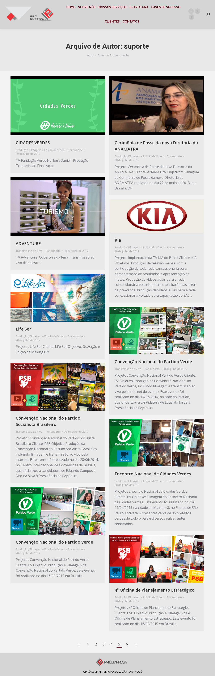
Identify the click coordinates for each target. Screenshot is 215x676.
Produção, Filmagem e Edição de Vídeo (40, 150)
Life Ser (23, 329)
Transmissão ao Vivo (29, 251)
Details (63, 105)
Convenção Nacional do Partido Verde (153, 361)
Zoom (52, 105)
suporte (136, 46)
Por (75, 150)
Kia (118, 240)
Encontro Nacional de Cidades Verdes (153, 474)
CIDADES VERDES (33, 142)
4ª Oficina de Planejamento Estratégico (154, 590)
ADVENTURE (28, 243)
